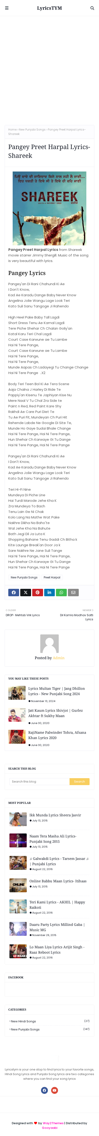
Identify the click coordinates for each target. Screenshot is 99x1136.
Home (12, 129)
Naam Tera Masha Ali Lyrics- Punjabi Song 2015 (52, 839)
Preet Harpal (52, 577)
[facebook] (44, 1090)
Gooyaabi (49, 1128)
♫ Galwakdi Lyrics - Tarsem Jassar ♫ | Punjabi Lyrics (59, 861)
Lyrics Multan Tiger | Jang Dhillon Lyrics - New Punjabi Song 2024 (56, 691)
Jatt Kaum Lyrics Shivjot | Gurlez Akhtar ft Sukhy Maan (55, 713)
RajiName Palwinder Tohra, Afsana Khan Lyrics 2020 (57, 735)
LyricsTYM (49, 8)
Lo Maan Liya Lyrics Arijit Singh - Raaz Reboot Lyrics (56, 950)
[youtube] (54, 1090)
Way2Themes (53, 1123)
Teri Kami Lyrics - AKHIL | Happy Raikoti (57, 905)
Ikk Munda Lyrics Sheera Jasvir (55, 815)
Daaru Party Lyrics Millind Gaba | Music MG (57, 927)
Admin (58, 657)
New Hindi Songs (50, 1021)
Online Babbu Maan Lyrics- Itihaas (58, 881)
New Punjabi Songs (32, 129)
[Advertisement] (49, 68)
